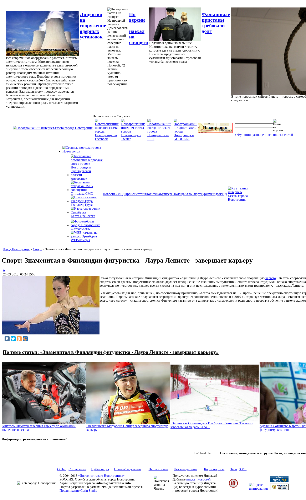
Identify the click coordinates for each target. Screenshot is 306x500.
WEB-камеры (80, 240)
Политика (153, 194)
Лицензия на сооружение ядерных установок (93, 25)
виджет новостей (198, 479)
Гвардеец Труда (82, 204)
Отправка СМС (82, 193)
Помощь (178, 194)
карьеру (270, 278)
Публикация (100, 469)
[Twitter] (13, 338)
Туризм (206, 194)
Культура (166, 194)
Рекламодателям (185, 469)
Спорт (196, 194)
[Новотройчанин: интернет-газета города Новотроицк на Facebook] (107, 139)
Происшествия (135, 194)
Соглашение (77, 469)
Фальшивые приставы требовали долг (216, 23)
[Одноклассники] (19, 338)
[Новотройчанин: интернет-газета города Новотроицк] (53, 128)
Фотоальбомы (81, 229)
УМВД (120, 194)
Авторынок (79, 178)
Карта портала (214, 469)
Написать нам (158, 469)
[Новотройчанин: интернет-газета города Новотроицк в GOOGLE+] (185, 139)
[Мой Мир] (25, 338)
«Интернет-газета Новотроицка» (101, 475)
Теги (233, 469)
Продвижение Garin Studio (78, 490)
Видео (215, 194)
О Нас (61, 469)
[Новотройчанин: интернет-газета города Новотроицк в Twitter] (133, 139)
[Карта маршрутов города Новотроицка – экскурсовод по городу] (215, 131)
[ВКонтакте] (7, 338)
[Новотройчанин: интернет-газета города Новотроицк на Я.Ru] (159, 139)
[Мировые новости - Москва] (279, 489)
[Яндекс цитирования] (258, 488)
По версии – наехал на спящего (138, 28)
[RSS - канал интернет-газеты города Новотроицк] (239, 199)
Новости (109, 194)
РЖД (223, 194)
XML (242, 469)
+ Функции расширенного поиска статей (264, 134)
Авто (188, 194)
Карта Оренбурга (83, 216)
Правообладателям (127, 469)
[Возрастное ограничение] (233, 487)
